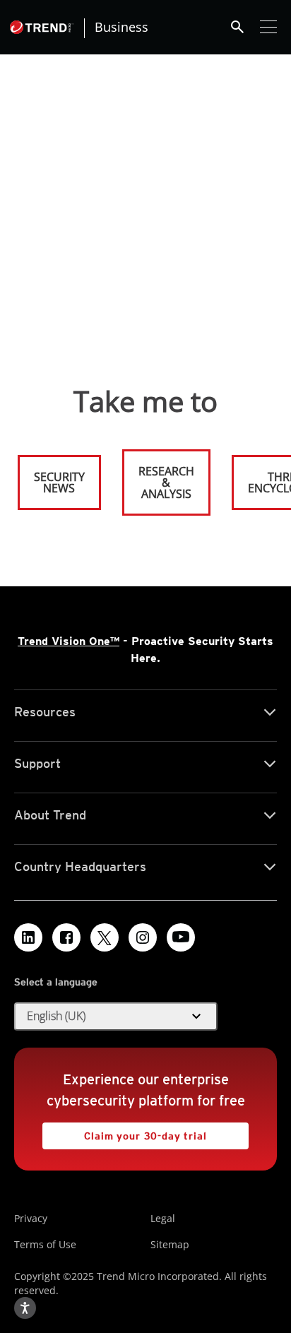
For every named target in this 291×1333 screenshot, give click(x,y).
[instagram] (143, 937)
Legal (162, 1218)
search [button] (237, 26)
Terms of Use (45, 1244)
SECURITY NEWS (52, 476)
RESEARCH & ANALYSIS (166, 482)
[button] (116, 1016)
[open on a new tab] (104, 937)
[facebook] (66, 937)
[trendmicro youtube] (181, 937)
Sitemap (169, 1244)
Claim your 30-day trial (124, 1132)
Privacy (30, 1218)
